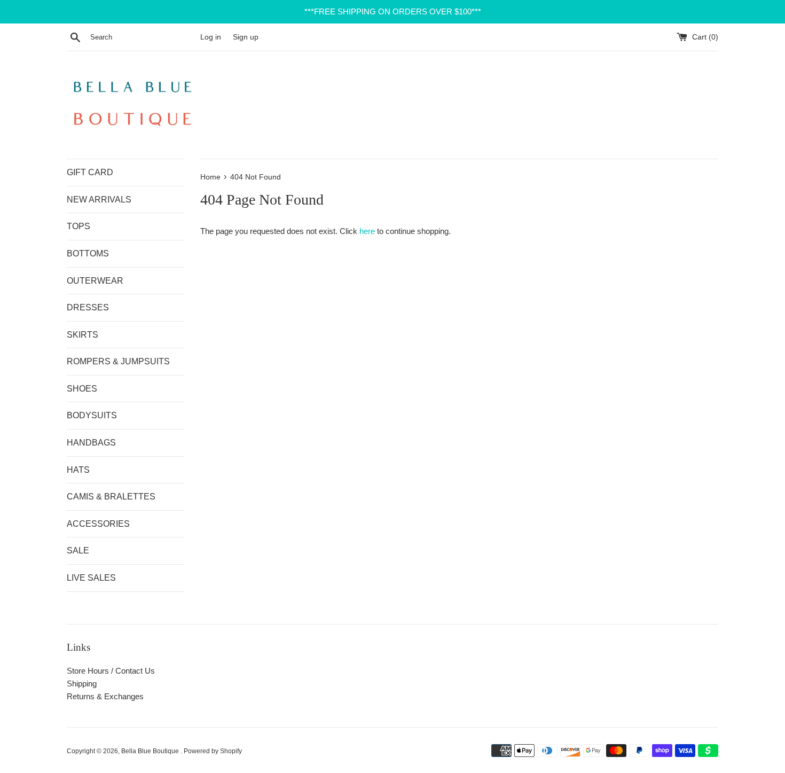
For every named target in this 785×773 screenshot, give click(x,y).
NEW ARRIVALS (99, 199)
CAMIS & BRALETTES (111, 496)
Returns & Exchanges (105, 696)
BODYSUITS (92, 415)
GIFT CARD (90, 172)
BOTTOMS (88, 253)
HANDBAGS (91, 442)
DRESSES (88, 307)
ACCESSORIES (98, 523)
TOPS (78, 226)
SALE (78, 550)
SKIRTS (82, 334)
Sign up (245, 37)
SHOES (82, 388)
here (367, 231)
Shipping (82, 683)
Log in (210, 37)
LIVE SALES (91, 577)
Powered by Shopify (213, 751)
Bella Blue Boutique (150, 751)
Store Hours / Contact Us (111, 670)
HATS (78, 469)
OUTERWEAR (95, 280)
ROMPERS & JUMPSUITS (118, 361)
